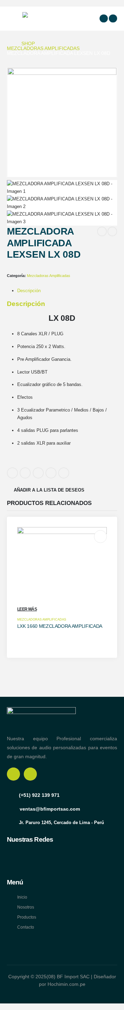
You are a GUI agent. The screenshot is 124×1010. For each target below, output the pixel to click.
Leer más (27, 609)
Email (63, 472)
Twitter (25, 472)
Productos (26, 917)
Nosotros (25, 907)
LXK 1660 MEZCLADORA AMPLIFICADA (59, 626)
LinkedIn (38, 472)
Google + (50, 472)
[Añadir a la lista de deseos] (100, 537)
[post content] (62, 572)
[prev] (102, 231)
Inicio (22, 897)
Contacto (25, 927)
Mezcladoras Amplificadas (48, 276)
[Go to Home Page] (9, 43)
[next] (112, 231)
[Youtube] (113, 18)
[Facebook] (104, 18)
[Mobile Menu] (13, 18)
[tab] (29, 290)
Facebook (12, 472)
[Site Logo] (39, 18)
